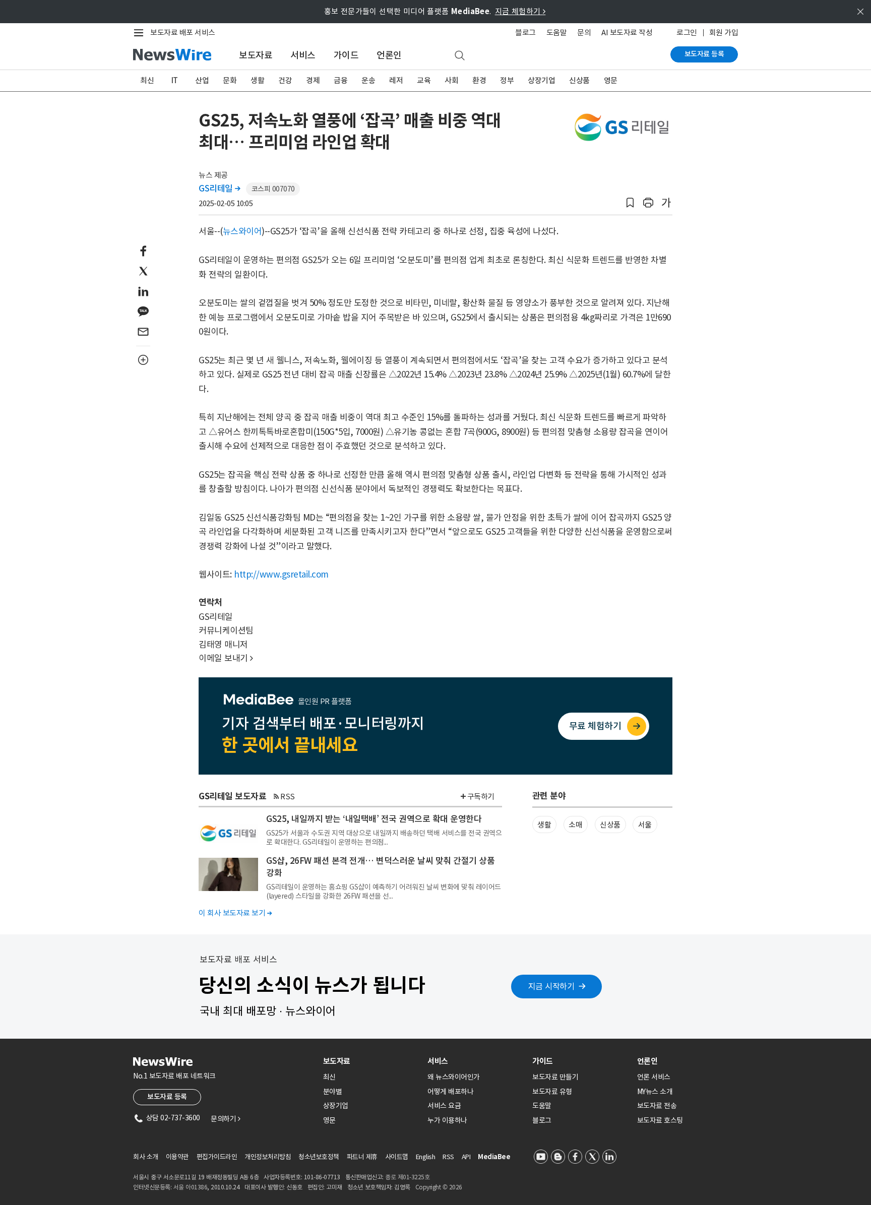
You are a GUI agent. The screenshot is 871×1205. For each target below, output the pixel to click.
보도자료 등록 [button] (167, 1096)
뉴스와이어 (242, 231)
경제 (313, 80)
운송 (368, 80)
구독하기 (480, 796)
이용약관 (177, 1157)
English (426, 1157)
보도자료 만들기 (555, 1077)
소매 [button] (575, 825)
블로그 (525, 32)
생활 (257, 80)
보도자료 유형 (552, 1091)
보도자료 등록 (704, 53)
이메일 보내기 (226, 658)
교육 (423, 80)
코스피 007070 (273, 189)
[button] (630, 203)
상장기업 (541, 80)
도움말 (556, 32)
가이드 (346, 55)
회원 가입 (723, 32)
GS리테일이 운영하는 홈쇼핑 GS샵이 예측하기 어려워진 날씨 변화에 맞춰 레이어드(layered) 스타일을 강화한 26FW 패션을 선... (383, 891)
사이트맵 (396, 1157)
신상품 (579, 80)
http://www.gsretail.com (281, 574)
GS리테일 (219, 188)
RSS (287, 796)
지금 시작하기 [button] (551, 986)
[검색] (459, 56)
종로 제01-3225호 (407, 1177)
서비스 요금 (444, 1105)
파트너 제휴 (362, 1157)
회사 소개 (145, 1157)
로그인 (686, 32)
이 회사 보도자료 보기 (235, 913)
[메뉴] (140, 32)
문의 (584, 32)
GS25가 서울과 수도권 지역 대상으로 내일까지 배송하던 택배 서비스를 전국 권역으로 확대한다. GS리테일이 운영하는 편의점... (384, 838)
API (466, 1157)
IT (174, 80)
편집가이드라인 (217, 1157)
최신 (147, 80)
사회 (451, 80)
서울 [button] (645, 825)
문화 (229, 80)
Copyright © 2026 (438, 1187)
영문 (610, 80)
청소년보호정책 (318, 1157)
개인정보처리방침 (267, 1157)
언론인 (389, 55)
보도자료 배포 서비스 (182, 32)
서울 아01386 (190, 1187)
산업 (202, 80)
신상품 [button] (610, 825)
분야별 (332, 1091)
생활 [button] (544, 825)
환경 (479, 80)
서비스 (303, 55)
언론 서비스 (653, 1077)
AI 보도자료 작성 (626, 32)
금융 (340, 80)
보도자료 (255, 55)
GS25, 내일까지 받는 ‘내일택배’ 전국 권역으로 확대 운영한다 (373, 819)
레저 (396, 80)
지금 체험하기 (520, 11)
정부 (507, 80)
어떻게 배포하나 (450, 1091)
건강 (285, 80)
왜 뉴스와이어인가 (453, 1077)
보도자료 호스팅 (660, 1120)
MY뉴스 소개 (655, 1091)
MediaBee (494, 1157)
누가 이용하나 (447, 1120)
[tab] (371, 1061)
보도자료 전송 (657, 1105)
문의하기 (225, 1118)
